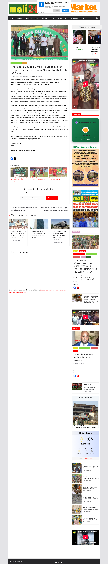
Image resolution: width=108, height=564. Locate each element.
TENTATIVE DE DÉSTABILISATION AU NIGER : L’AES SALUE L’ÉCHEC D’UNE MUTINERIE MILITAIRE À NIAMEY (85, 266)
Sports (82, 18)
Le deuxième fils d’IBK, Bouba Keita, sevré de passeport (83, 357)
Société (51, 18)
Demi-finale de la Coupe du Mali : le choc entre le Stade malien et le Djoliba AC (39, 179)
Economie (44, 18)
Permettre (65, 10)
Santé (66, 18)
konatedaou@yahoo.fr (23, 76)
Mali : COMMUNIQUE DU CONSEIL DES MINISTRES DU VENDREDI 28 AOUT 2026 (90, 508)
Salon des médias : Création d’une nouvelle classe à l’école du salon (24, 209)
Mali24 (83, 363)
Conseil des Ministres (79, 254)
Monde (60, 18)
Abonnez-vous (52, 198)
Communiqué (82, 251)
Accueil (12, 18)
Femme (37, 18)
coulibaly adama (85, 275)
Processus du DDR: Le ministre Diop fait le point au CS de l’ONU (38, 235)
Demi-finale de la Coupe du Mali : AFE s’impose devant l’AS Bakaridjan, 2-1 (19, 179)
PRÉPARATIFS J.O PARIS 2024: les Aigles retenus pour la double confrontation (54, 209)
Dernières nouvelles (91, 254)
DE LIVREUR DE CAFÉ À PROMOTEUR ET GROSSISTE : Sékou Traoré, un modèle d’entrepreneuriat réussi (90, 519)
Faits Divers (74, 18)
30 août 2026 (87, 480)
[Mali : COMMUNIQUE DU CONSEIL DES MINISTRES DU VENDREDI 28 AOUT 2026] (77, 509)
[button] (31, 18)
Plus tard (56, 10)
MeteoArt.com (88, 458)
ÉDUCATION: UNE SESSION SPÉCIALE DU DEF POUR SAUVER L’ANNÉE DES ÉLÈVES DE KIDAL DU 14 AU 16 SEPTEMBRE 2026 (91, 299)
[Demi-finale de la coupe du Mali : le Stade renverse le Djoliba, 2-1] (58, 172)
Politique (28, 18)
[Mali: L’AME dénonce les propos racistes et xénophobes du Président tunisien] (18, 220)
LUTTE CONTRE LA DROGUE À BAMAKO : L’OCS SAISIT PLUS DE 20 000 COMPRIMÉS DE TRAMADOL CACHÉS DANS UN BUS (91, 498)
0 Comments (39, 76)
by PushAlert (42, 12)
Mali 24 (20, 561)
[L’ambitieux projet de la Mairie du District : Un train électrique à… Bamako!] (60, 220)
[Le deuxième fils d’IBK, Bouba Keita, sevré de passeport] (85, 338)
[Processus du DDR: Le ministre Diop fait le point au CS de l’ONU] (39, 220)
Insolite (76, 350)
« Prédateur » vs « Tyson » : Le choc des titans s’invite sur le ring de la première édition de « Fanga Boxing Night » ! (91, 467)
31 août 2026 (87, 470)
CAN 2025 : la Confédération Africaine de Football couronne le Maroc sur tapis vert (90, 387)
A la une (19, 18)
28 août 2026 (87, 490)
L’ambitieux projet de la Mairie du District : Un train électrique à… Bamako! (59, 235)
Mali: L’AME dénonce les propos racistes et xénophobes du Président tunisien (18, 234)
